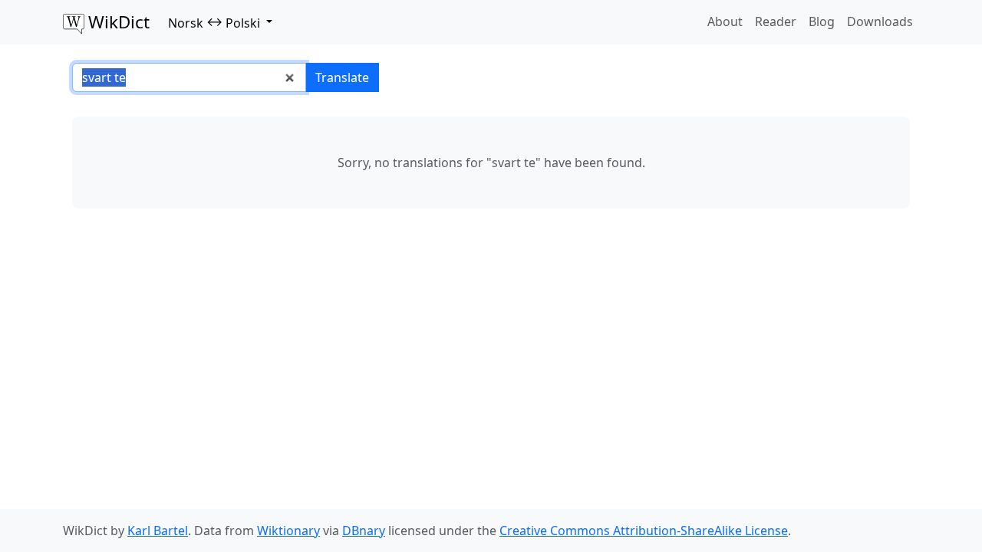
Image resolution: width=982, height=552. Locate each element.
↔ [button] (214, 22)
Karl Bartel (157, 530)
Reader (775, 21)
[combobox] (189, 77)
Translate (342, 77)
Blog (822, 21)
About (725, 21)
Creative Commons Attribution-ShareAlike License (643, 530)
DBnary (363, 530)
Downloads (880, 21)
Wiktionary (288, 530)
